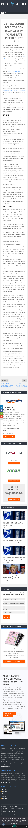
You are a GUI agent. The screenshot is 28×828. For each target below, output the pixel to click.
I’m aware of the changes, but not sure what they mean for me (13, 608)
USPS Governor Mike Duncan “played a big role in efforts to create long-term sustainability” (14, 559)
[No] (26, 822)
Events (4, 794)
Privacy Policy (7, 814)
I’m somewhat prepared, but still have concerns (13, 603)
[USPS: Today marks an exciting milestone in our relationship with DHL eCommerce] (14, 517)
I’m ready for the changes (10, 599)
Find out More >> (6, 782)
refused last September (14, 71)
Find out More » (5, 766)
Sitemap (3, 806)
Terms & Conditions (9, 811)
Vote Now (6, 617)
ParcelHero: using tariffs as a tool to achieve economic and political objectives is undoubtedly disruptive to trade (13, 578)
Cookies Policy (13, 806)
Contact (4, 798)
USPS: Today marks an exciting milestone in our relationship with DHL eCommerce (13, 524)
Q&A (15, 814)
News (16, 41)
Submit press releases (17, 808)
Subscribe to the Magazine (14, 661)
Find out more (8, 436)
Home (4, 789)
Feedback (5, 808)
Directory (4, 791)
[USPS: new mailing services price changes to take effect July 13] (14, 535)
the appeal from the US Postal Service (14, 90)
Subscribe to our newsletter (9, 714)
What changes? (8, 612)
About (4, 796)
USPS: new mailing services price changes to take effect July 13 (12, 541)
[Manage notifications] (3, 824)
